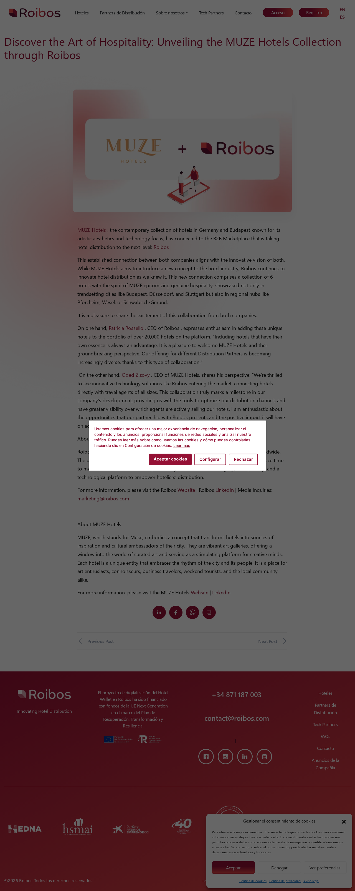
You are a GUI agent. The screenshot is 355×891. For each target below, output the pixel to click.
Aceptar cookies (170, 459)
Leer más (181, 445)
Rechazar (243, 459)
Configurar (210, 459)
